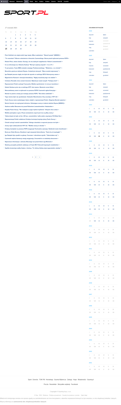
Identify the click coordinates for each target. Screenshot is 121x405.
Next (36, 1)
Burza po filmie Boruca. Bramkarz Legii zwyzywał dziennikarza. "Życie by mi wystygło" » (33, 132)
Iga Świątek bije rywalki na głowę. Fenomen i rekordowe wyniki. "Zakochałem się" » (32, 135)
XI (108, 112)
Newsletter (53, 384)
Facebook (74, 384)
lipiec (104, 34)
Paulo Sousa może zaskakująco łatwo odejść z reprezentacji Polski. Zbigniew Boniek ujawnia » (35, 100)
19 (35, 42)
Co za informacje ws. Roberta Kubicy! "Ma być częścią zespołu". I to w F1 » (29, 65)
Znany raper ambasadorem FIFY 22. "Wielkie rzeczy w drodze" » (25, 125)
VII (90, 112)
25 (30, 45)
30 (21, 49)
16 (21, 42)
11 (30, 38)
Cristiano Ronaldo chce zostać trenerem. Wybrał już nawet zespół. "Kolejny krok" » (32, 81)
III (99, 108)
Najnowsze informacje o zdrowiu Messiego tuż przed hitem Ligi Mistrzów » (29, 141)
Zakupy (69, 379)
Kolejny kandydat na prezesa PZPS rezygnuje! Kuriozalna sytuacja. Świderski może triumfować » (36, 129)
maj (90, 47)
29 (16, 49)
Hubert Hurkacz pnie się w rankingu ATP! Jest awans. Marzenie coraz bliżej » (29, 87)
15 (16, 42)
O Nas (36, 395)
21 (11, 45)
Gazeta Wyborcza (60, 379)
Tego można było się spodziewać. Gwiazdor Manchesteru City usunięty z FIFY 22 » (31, 97)
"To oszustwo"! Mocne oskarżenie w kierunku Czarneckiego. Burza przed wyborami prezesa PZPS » (37, 58)
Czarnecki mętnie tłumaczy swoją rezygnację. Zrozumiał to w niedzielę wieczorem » (31, 138)
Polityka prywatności (55, 395)
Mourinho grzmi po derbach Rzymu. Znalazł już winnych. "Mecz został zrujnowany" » (32, 71)
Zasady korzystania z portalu (71, 395)
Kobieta (47, 1)
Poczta (105, 1)
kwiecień (91, 44)
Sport (26, 1)
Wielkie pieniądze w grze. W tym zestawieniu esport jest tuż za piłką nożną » (29, 113)
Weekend (11, 1)
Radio (109, 1)
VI (113, 108)
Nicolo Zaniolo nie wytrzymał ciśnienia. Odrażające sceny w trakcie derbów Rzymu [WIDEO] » (35, 103)
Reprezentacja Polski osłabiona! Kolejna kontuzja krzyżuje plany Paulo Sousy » (30, 119)
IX (99, 112)
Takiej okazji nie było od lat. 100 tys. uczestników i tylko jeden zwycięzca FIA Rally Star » (33, 116)
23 (21, 45)
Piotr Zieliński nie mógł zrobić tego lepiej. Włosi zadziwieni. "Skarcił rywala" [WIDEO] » (33, 55)
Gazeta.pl (5, 1)
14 (11, 42)
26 (35, 45)
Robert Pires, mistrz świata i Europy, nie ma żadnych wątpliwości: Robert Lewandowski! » (34, 61)
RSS (40, 395)
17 (25, 42)
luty (90, 38)
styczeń (91, 34)
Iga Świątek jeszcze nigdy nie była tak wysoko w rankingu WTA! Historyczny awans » (32, 74)
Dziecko (53, 1)
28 (11, 49)
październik (106, 69)
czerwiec (91, 50)
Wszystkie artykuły (64, 384)
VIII (95, 112)
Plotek (31, 1)
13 (6, 42)
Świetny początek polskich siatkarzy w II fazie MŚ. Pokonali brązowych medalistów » (32, 145)
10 (25, 38)
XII (113, 112)
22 (16, 45)
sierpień (105, 38)
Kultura (41, 1)
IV (103, 108)
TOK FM (60, 1)
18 (30, 42)
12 (35, 38)
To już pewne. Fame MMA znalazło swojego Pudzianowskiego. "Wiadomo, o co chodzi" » (33, 68)
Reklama (45, 395)
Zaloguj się (114, 1)
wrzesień (105, 65)
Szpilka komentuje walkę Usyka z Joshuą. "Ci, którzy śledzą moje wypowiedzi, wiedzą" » (33, 148)
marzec (91, 41)
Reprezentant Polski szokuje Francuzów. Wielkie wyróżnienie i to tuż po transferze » (32, 84)
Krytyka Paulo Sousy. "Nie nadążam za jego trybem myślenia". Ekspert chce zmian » (32, 109)
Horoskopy (49, 379)
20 (6, 45)
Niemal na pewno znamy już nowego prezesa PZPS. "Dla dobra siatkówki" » (29, 93)
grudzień (105, 75)
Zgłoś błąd (84, 395)
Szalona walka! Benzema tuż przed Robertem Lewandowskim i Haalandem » (29, 106)
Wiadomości (19, 1)
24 (25, 45)
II (94, 108)
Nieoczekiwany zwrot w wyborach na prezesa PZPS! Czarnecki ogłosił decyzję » (30, 90)
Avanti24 (66, 1)
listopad (105, 72)
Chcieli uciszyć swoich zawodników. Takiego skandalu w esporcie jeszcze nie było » (32, 122)
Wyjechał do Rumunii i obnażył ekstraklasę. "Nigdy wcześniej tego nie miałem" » (31, 77)
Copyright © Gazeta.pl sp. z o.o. (60, 391)
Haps (75, 379)
